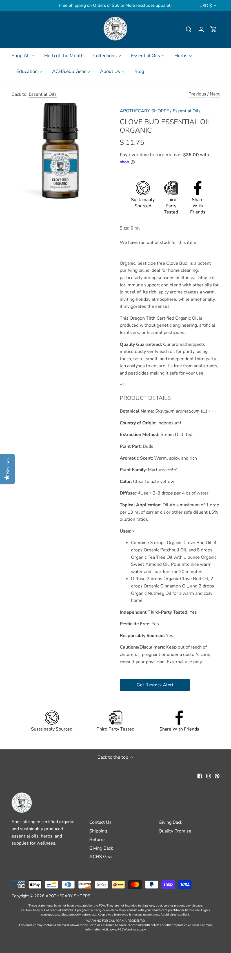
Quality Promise (175, 831)
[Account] (201, 29)
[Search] (189, 29)
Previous (197, 94)
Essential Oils (43, 94)
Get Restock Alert (155, 685)
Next (215, 94)
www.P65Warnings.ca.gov (128, 929)
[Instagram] (208, 775)
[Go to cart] (213, 29)
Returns (97, 839)
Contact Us (100, 822)
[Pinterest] (217, 775)
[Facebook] (199, 775)
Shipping (98, 831)
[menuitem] (23, 56)
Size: (124, 228)
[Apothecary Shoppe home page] (115, 29)
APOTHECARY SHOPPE (144, 111)
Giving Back (101, 848)
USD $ (205, 5)
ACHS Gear (101, 857)
